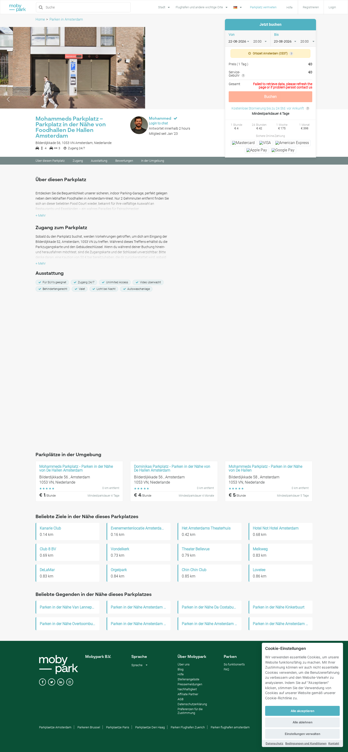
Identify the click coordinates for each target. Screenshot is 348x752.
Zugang (78, 160)
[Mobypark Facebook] (42, 682)
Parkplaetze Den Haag (150, 727)
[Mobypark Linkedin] (60, 682)
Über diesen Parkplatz (50, 160)
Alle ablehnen (302, 722)
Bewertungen (124, 160)
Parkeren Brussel (88, 727)
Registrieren (311, 7)
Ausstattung (99, 160)
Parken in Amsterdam (66, 19)
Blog (180, 669)
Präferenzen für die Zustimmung (190, 711)
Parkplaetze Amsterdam (55, 727)
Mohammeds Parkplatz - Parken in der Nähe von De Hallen (265, 468)
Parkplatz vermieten (263, 7)
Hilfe (181, 674)
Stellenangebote (188, 679)
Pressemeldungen (190, 684)
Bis (276, 34)
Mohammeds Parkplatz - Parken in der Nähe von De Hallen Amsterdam (76, 468)
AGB (180, 699)
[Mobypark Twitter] (51, 682)
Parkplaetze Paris (117, 727)
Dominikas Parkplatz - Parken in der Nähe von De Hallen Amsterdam (172, 468)
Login (332, 7)
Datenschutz (274, 743)
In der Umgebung (152, 160)
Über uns (184, 664)
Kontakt (333, 743)
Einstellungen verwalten (302, 734)
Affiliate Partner (188, 694)
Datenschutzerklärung (192, 704)
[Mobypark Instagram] (69, 682)
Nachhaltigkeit (187, 689)
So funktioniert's (234, 664)
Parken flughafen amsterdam (230, 727)
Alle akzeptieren (302, 711)
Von (232, 34)
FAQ (226, 669)
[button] (11, 68)
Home (40, 19)
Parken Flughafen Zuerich (188, 727)
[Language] (238, 7)
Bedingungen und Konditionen (305, 743)
